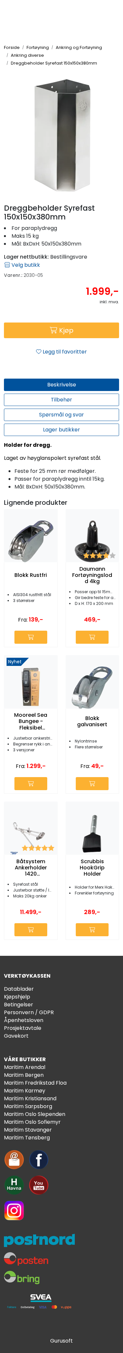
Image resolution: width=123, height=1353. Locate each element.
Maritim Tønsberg (27, 1137)
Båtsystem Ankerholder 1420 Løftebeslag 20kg (31, 867)
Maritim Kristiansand (30, 1098)
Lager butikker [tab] (61, 429)
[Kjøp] (30, 637)
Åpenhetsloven (23, 1020)
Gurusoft (61, 1341)
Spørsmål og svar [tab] (61, 414)
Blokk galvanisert (92, 721)
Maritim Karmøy (24, 1090)
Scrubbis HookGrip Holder (92, 867)
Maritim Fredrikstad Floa (35, 1083)
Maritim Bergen (24, 1075)
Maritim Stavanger (28, 1130)
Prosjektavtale (22, 1028)
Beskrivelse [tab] (61, 384)
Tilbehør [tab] (61, 399)
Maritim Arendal (24, 1067)
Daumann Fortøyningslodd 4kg (92, 575)
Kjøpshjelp (17, 996)
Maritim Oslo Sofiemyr (32, 1122)
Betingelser (18, 1004)
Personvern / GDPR (29, 1012)
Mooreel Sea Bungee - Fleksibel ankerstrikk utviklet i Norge (31, 721)
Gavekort (16, 1036)
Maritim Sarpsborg (28, 1106)
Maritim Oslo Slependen (34, 1114)
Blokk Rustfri (30, 575)
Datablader (19, 989)
